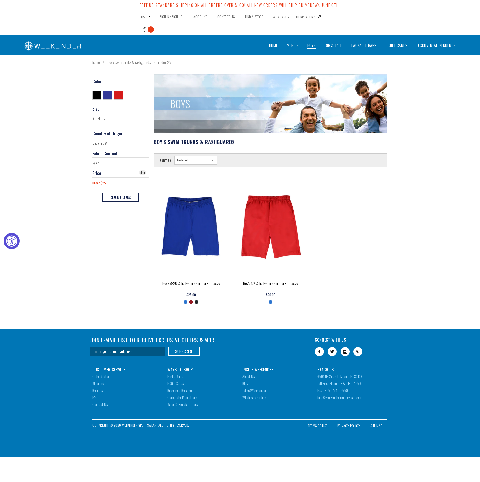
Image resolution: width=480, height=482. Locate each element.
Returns (97, 390)
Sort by (166, 161)
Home (96, 62)
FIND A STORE (254, 16)
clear (142, 172)
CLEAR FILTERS (120, 197)
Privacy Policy (349, 425)
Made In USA (100, 143)
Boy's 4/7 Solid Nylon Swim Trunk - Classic (270, 283)
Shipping (98, 383)
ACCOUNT (200, 16)
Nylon (95, 162)
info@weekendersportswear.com (340, 397)
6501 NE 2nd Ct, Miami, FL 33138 (340, 376)
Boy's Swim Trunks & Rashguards (129, 62)
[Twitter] (332, 351)
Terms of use (318, 425)
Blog (245, 383)
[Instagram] (345, 351)
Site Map (376, 425)
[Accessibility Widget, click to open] (12, 241)
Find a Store (176, 376)
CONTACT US (226, 16)
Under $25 (99, 182)
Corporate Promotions (182, 397)
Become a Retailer (180, 390)
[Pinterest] (358, 351)
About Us (248, 376)
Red (119, 95)
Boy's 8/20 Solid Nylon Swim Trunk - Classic (191, 283)
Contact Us (100, 404)
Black (97, 95)
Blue (108, 95)
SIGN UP (177, 16)
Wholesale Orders (254, 397)
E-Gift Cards (176, 383)
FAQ (95, 397)
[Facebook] (319, 351)
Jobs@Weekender (254, 390)
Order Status (101, 376)
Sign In (164, 16)
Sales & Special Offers (183, 404)
